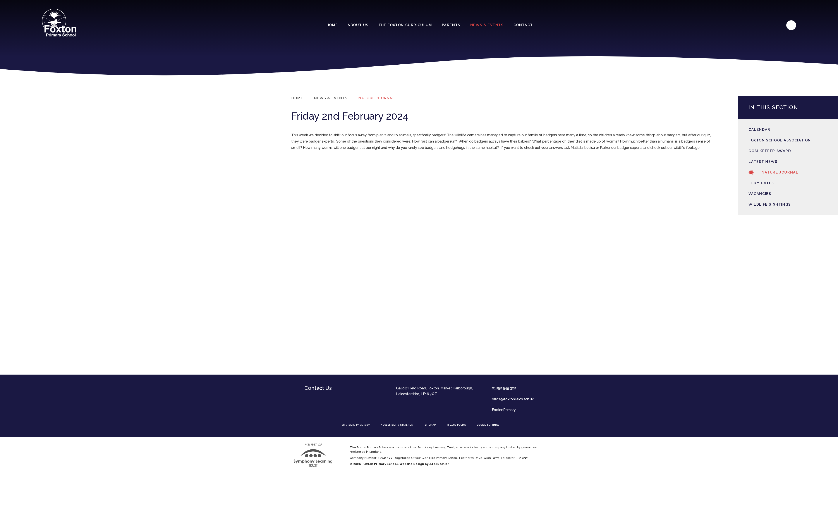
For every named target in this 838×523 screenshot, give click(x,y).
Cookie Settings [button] (488, 425)
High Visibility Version (355, 425)
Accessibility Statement (398, 425)
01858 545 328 (504, 388)
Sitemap (430, 425)
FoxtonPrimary (504, 410)
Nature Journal (376, 98)
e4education (439, 464)
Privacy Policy (456, 425)
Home (297, 98)
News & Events (330, 98)
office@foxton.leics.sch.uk (513, 399)
